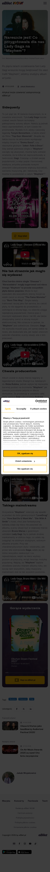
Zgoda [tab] (8, 409)
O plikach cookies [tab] (38, 409)
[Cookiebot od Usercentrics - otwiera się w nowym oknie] (35, 401)
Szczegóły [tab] (21, 409)
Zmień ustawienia (23, 461)
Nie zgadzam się (25, 469)
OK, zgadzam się (25, 453)
